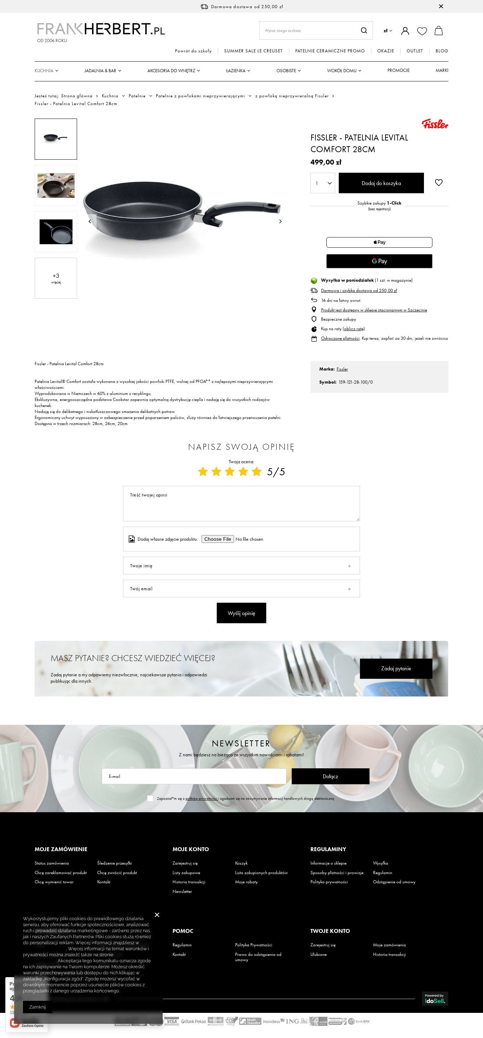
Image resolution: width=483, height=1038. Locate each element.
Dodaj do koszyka (381, 183)
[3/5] (230, 471)
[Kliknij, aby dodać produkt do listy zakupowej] (438, 182)
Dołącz (330, 776)
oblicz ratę (353, 329)
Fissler (342, 369)
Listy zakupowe (186, 873)
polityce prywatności (44, 948)
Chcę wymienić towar (54, 882)
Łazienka (235, 71)
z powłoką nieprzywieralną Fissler (292, 96)
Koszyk (241, 863)
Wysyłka (380, 863)
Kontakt (103, 882)
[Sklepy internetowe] (435, 999)
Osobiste (286, 71)
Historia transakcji (189, 882)
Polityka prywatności (329, 882)
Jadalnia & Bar (100, 71)
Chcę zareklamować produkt (61, 873)
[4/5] (243, 471)
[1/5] (203, 471)
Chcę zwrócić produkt (117, 873)
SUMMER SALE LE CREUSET (253, 51)
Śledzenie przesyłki (114, 863)
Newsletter (241, 743)
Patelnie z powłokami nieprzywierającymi (200, 96)
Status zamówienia (52, 863)
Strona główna (77, 96)
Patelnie (137, 96)
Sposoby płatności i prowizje (336, 873)
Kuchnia (44, 71)
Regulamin (382, 873)
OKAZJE (385, 51)
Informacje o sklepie (328, 863)
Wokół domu (341, 71)
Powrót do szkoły (193, 51)
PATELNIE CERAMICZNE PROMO (330, 51)
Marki (442, 70)
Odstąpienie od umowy (394, 882)
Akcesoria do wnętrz (171, 71)
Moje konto (191, 849)
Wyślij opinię (241, 613)
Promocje (398, 70)
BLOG (442, 51)
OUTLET (415, 51)
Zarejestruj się (185, 863)
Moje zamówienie (61, 849)
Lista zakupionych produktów (261, 873)
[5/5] (257, 471)
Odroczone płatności (340, 338)
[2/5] (216, 471)
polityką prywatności (202, 798)
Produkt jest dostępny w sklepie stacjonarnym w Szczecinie (374, 310)
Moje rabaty (246, 882)
